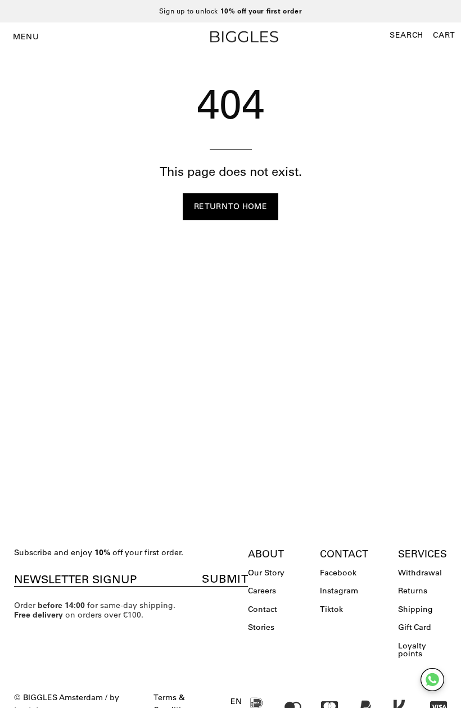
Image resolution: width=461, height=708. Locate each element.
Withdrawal (420, 573)
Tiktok (331, 609)
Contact (262, 609)
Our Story (266, 573)
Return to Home (230, 206)
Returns (412, 591)
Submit (225, 578)
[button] (406, 35)
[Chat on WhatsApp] (432, 679)
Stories (261, 627)
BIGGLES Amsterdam (63, 697)
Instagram (339, 591)
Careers (262, 591)
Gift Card (414, 627)
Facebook (338, 573)
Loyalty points (412, 650)
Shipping (415, 609)
